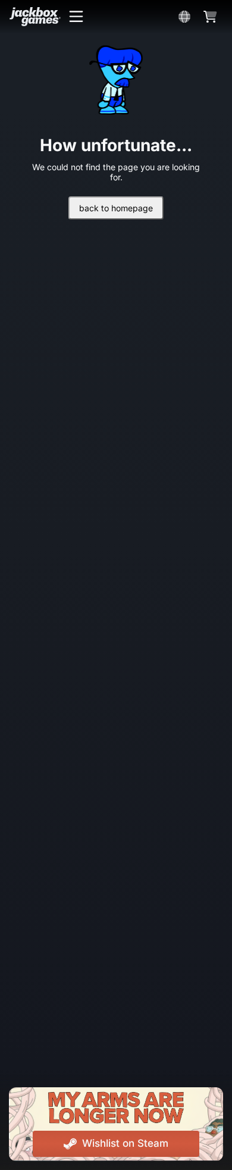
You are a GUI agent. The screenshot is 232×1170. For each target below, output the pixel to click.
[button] (76, 17)
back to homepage (116, 208)
